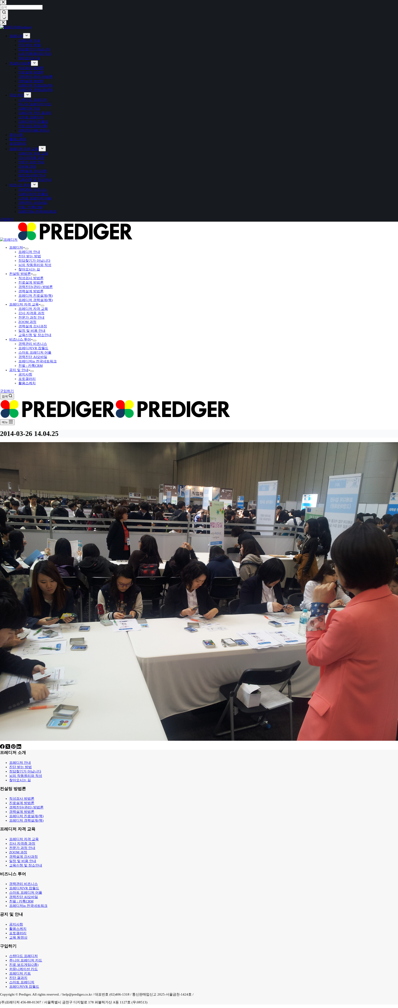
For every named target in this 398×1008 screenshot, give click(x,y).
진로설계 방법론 (31, 282)
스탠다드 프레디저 (23, 956)
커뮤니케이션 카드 (23, 969)
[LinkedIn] (19, 747)
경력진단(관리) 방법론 (35, 287)
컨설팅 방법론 (20, 274)
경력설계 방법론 (31, 291)
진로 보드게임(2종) (23, 965)
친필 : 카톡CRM (30, 365)
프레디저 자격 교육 (24, 304)
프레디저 (16, 247)
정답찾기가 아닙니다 (34, 260)
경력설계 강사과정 (32, 326)
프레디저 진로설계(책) (35, 295)
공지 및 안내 (18, 370)
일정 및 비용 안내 (31, 330)
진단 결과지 (18, 978)
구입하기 (7, 391)
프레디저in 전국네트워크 (37, 361)
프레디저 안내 (29, 252)
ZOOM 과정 (27, 322)
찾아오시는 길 (29, 269)
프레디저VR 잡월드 (33, 348)
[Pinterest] (14, 747)
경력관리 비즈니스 (32, 344)
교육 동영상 (18, 937)
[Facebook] (3, 747)
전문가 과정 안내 (31, 317)
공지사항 (25, 374)
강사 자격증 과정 (31, 313)
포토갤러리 (27, 379)
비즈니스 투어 (20, 339)
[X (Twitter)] (8, 747)
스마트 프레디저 (21, 982)
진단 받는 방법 (29, 256)
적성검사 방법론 (31, 278)
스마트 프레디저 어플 (34, 352)
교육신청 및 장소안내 (34, 335)
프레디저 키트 (20, 973)
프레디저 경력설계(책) (35, 300)
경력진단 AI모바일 (32, 357)
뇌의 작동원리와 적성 (34, 265)
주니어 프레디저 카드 (25, 960)
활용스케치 (27, 383)
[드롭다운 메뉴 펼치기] (27, 248)
